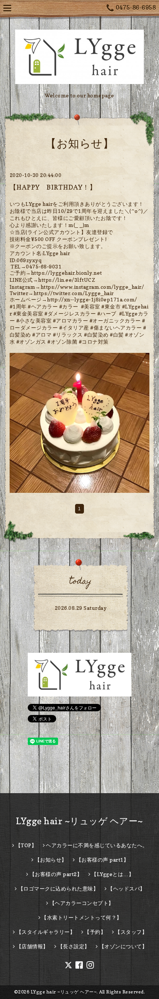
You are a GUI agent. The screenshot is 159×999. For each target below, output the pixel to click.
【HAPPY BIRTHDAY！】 (53, 187)
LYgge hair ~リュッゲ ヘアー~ (79, 821)
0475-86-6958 (136, 7)
